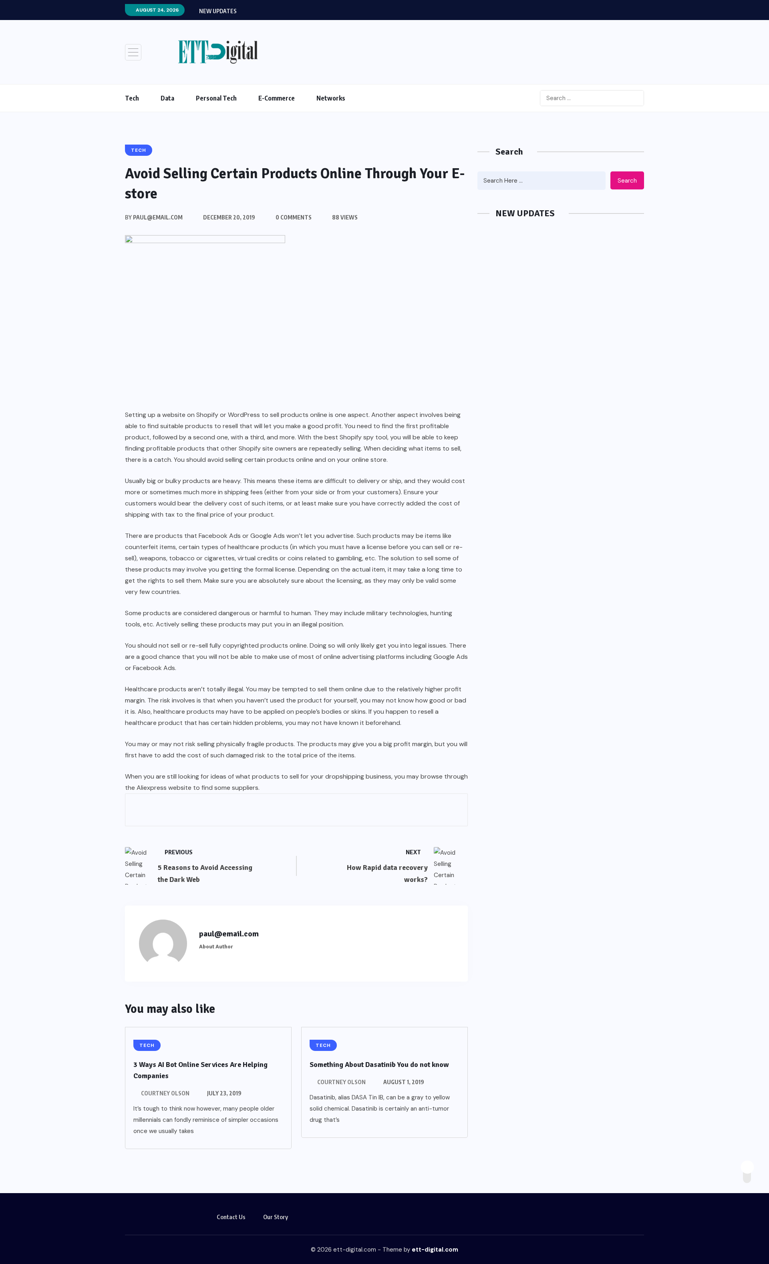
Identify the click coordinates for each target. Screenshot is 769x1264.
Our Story (275, 1216)
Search (627, 181)
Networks (330, 98)
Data (167, 98)
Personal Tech (216, 98)
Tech (132, 98)
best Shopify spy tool (355, 437)
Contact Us (231, 1216)
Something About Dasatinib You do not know (379, 1064)
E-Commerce (276, 98)
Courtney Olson (165, 1093)
